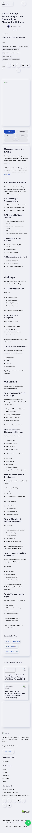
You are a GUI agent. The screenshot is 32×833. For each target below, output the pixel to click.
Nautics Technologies (17, 26)
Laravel (7, 641)
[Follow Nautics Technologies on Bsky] (19, 801)
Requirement (22, 131)
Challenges (9, 136)
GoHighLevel (16, 641)
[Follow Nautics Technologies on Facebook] (4, 801)
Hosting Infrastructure (11, 646)
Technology (16, 140)
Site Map (25, 826)
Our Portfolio (5, 778)
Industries (4, 772)
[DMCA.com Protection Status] (26, 811)
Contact (4, 781)
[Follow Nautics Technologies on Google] (9, 805)
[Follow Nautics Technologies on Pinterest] (4, 805)
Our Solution (22, 136)
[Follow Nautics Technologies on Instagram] (9, 801)
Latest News (5, 775)
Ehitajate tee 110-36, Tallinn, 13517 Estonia (17, 795)
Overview (9, 131)
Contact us (10, 628)
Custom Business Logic (11, 651)
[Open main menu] (29, 3)
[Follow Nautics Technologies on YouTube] (23, 801)
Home (4, 769)
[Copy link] (18, 70)
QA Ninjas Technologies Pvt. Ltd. (19, 822)
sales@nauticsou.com (12, 792)
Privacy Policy (17, 826)
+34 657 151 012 (10, 789)
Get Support (5, 761)
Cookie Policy (8, 826)
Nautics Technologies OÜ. (23, 820)
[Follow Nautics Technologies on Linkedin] (14, 801)
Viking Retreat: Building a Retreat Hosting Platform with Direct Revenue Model (15, 677)
